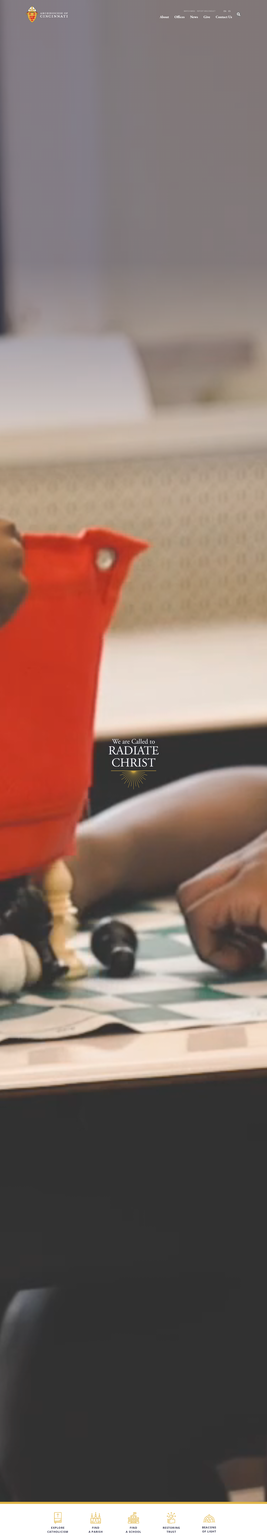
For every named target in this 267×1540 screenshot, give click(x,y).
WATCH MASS (189, 11)
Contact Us (224, 17)
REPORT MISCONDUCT (206, 11)
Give (206, 17)
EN (225, 11)
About (164, 17)
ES (229, 11)
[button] (239, 14)
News (194, 17)
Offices (179, 17)
